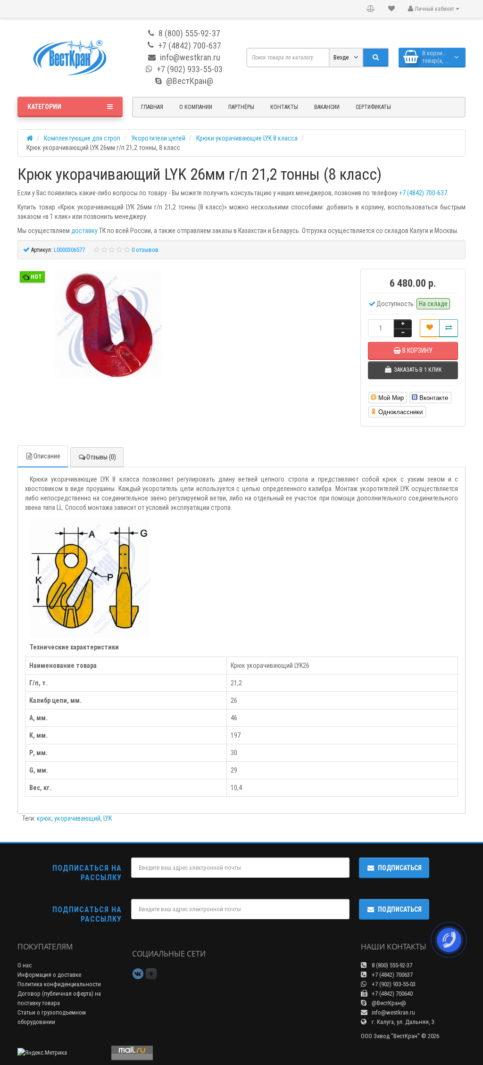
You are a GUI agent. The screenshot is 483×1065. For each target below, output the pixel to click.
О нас (24, 965)
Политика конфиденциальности (59, 984)
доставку (84, 230)
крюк (44, 818)
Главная (152, 107)
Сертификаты (373, 107)
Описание (46, 456)
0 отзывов (145, 249)
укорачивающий (77, 818)
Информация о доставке (49, 974)
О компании (195, 107)
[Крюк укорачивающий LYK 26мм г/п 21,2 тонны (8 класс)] (108, 326)
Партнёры (241, 107)
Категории (44, 106)
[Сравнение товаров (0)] (370, 9)
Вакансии (327, 107)
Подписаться (400, 868)
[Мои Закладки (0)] (391, 9)
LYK (107, 818)
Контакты (284, 107)
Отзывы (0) (101, 457)
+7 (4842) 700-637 (423, 193)
